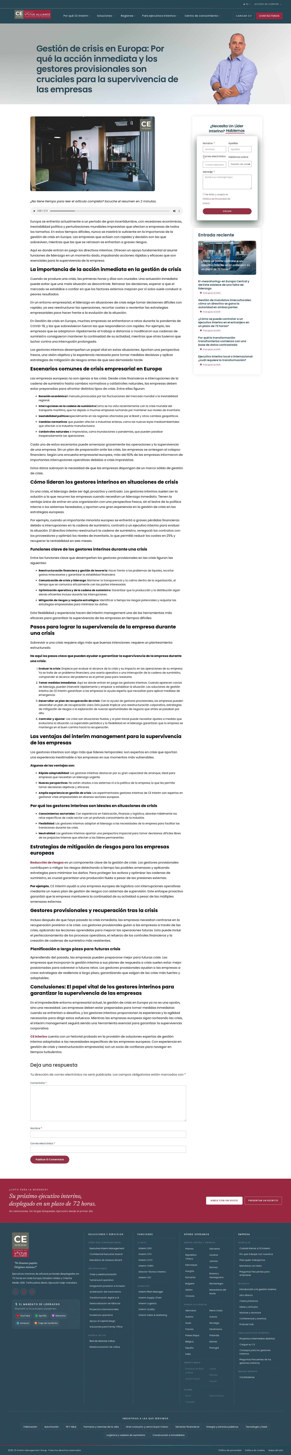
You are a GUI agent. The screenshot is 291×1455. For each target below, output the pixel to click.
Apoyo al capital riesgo (102, 1321)
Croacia (189, 1296)
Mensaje (208, 172)
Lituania (213, 1254)
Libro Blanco (246, 1295)
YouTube (25, 1315)
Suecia (213, 1316)
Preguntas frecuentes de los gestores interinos (255, 1361)
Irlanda (213, 1341)
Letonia (213, 1261)
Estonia (213, 1267)
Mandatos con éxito (250, 1265)
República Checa (190, 1256)
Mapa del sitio (276, 1450)
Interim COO (145, 1260)
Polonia (189, 1248)
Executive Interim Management (107, 1248)
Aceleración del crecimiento (105, 1291)
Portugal (214, 1347)
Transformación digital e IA (104, 1297)
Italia (188, 1354)
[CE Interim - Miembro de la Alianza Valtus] (46, 1244)
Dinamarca (215, 1329)
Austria (189, 1316)
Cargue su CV (247, 1344)
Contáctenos (246, 1377)
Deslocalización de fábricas (105, 1303)
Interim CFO (145, 1254)
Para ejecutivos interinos (159, 16)
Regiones (127, 16)
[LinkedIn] (15, 1291)
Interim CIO (145, 1277)
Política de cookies (255, 1450)
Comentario (38, 1083)
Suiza (188, 1322)
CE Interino (38, 1036)
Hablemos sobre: (238, 157)
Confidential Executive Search (106, 1254)
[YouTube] (23, 1291)
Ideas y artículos (248, 1306)
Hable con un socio (224, 1200)
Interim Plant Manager (151, 1291)
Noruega (214, 1322)
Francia (189, 1329)
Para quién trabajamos (252, 1260)
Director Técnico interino (152, 1271)
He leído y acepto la (216, 199)
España (189, 1347)
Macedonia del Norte (217, 1291)
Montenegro (216, 1283)
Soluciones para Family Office (106, 1326)
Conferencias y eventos (252, 1318)
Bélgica (189, 1341)
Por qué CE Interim (76, 16)
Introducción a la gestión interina (257, 1289)
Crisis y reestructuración (103, 1274)
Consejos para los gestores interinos (255, 1352)
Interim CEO (145, 1248)
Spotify (43, 1315)
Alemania (190, 1310)
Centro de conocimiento (201, 16)
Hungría (189, 1271)
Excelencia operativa (101, 1315)
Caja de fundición (48, 1323)
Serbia (188, 1289)
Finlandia (214, 1335)
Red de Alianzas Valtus (102, 1341)
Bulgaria (189, 1283)
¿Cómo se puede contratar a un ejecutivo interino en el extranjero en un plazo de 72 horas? (225, 265)
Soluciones (104, 16)
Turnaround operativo (102, 1280)
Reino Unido (216, 1310)
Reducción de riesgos (47, 862)
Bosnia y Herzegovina (216, 1275)
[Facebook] (32, 1291)
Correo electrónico (42, 1143)
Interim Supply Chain (150, 1297)
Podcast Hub (246, 1324)
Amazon (24, 1323)
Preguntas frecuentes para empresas (254, 1273)
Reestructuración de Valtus (105, 1346)
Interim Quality (147, 1309)
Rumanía (190, 1277)
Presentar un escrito (263, 1200)
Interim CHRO (146, 1265)
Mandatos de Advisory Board (106, 1260)
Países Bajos (192, 1335)
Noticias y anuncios (250, 1312)
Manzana (60, 1315)
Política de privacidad (230, 1450)
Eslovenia (214, 1248)
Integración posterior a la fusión (107, 1286)
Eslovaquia (191, 1264)
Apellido (233, 143)
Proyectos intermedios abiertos (257, 1338)
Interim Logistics (148, 1303)
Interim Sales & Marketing (153, 1315)
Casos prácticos (248, 1301)
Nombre (36, 1128)
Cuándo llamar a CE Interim (254, 1248)
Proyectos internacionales (104, 1309)
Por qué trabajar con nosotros (256, 1254)
